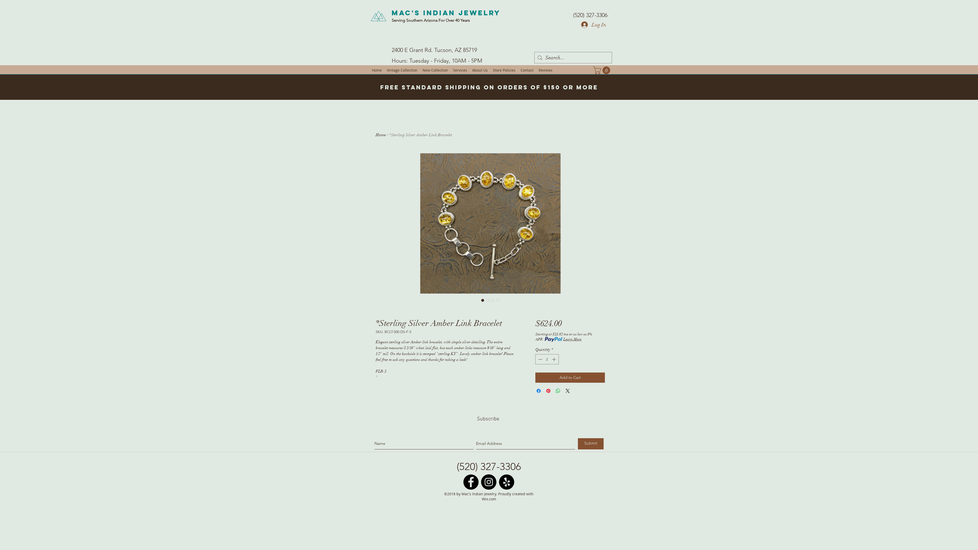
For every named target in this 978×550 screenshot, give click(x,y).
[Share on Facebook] (539, 391)
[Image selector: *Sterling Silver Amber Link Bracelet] (482, 300)
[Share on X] (568, 391)
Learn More (572, 339)
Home (381, 135)
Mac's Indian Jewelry (446, 12)
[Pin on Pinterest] (548, 391)
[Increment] (554, 359)
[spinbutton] (547, 359)
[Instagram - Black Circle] (488, 482)
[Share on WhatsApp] (558, 391)
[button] (602, 70)
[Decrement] (539, 359)
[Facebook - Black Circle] (471, 482)
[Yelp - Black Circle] (506, 482)
